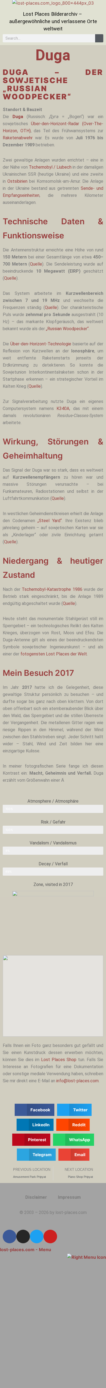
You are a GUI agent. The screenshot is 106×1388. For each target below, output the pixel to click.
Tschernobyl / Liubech (50, 167)
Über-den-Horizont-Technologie (40, 343)
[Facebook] (9, 1236)
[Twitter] (36, 1236)
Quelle (36, 264)
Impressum (69, 1197)
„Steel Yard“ (50, 520)
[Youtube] (50, 1236)
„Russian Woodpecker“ (67, 328)
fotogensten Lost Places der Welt (53, 654)
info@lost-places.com (77, 1080)
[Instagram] (23, 1236)
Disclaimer (36, 1197)
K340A (63, 408)
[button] (35, 1110)
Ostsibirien (17, 181)
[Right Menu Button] (86, 1256)
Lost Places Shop (58, 1059)
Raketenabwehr (18, 137)
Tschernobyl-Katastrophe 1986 (52, 589)
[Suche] (99, 38)
